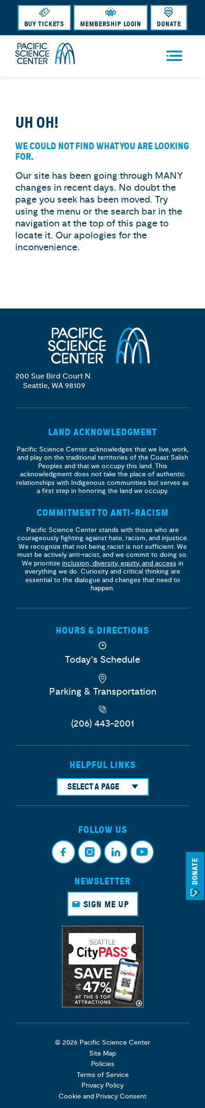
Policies (102, 1064)
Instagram (90, 852)
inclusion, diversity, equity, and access (119, 563)
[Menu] (174, 56)
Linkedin (116, 852)
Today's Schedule (102, 660)
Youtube (142, 852)
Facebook (63, 852)
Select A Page (93, 786)
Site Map (102, 1053)
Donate (169, 24)
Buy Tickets (44, 24)
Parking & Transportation (102, 692)
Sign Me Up (106, 904)
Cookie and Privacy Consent (102, 1096)
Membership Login (110, 24)
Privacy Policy (102, 1085)
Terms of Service (103, 1075)
